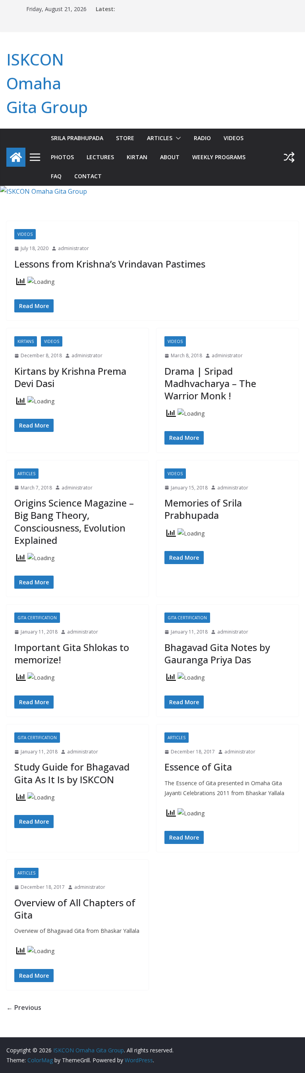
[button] (176, 138)
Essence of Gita (198, 766)
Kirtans (25, 341)
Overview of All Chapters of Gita (74, 908)
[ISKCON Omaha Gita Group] (15, 157)
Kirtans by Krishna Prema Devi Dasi (70, 377)
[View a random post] (289, 157)
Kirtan (137, 157)
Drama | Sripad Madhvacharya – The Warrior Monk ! (210, 383)
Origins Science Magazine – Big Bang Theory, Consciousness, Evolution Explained (74, 521)
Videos (233, 138)
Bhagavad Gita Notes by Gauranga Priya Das (217, 653)
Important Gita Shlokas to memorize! (71, 653)
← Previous (23, 1007)
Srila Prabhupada (77, 138)
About (170, 157)
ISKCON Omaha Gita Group (47, 83)
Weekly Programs (218, 157)
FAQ (56, 176)
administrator (73, 248)
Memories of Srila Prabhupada (203, 509)
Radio (202, 138)
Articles (159, 138)
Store (125, 138)
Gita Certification (37, 617)
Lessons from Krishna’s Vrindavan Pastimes (109, 263)
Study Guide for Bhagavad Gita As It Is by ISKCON (71, 773)
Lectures (100, 157)
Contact (88, 176)
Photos (62, 157)
